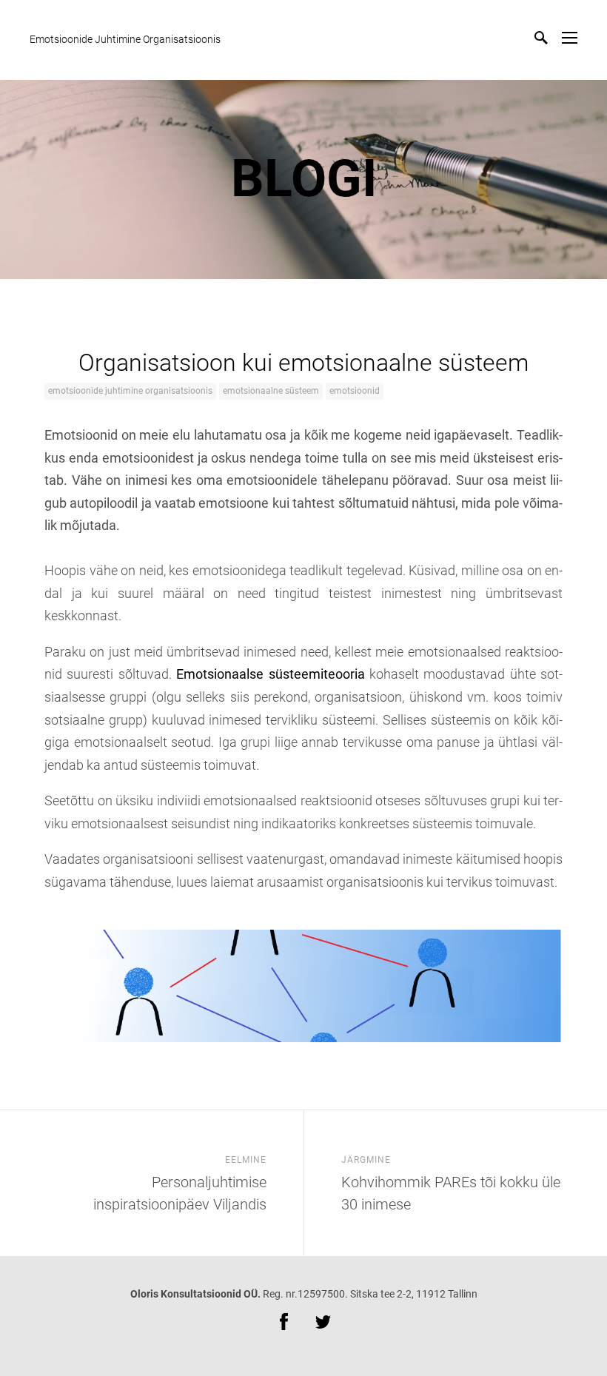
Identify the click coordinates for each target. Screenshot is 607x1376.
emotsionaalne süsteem (271, 391)
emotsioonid (354, 391)
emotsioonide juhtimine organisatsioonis (130, 391)
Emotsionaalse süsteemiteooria (270, 674)
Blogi (304, 178)
